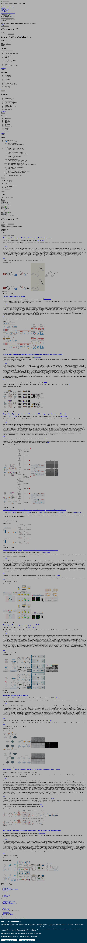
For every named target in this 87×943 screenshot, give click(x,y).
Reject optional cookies (27, 940)
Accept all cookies (9, 940)
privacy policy (9, 933)
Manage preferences (6, 936)
